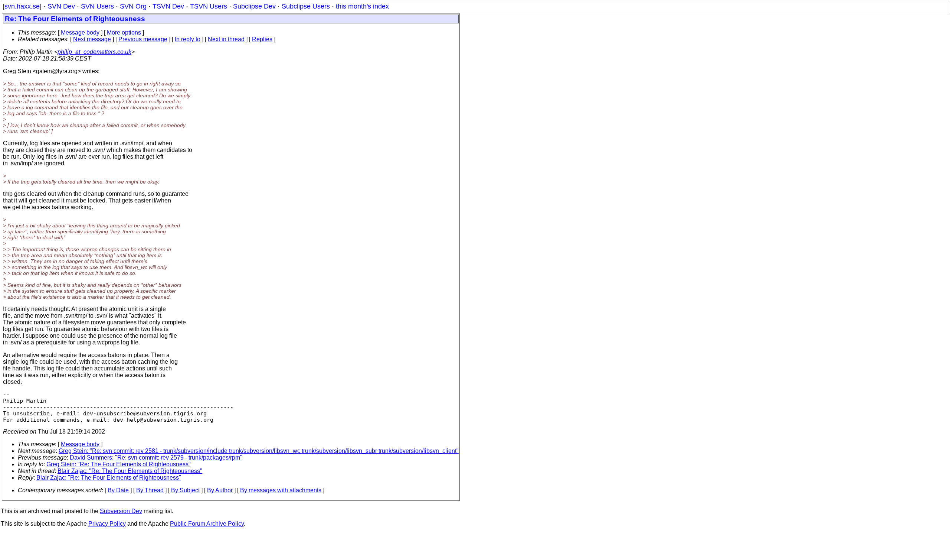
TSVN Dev (168, 6)
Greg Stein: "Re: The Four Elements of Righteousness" (118, 464)
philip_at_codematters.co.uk (94, 52)
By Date (118, 490)
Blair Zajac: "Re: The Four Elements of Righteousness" (130, 471)
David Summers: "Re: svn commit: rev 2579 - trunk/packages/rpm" (156, 457)
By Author (220, 490)
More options (124, 32)
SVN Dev (61, 6)
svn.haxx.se (22, 6)
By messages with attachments (280, 490)
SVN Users (97, 6)
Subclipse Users (306, 6)
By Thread (150, 490)
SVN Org (133, 6)
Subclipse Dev (254, 6)
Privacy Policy (107, 524)
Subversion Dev (121, 511)
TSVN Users (208, 6)
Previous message (142, 39)
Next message (92, 39)
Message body (80, 32)
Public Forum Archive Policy (207, 524)
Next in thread (226, 39)
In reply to (187, 39)
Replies (262, 39)
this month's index (362, 6)
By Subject (185, 490)
